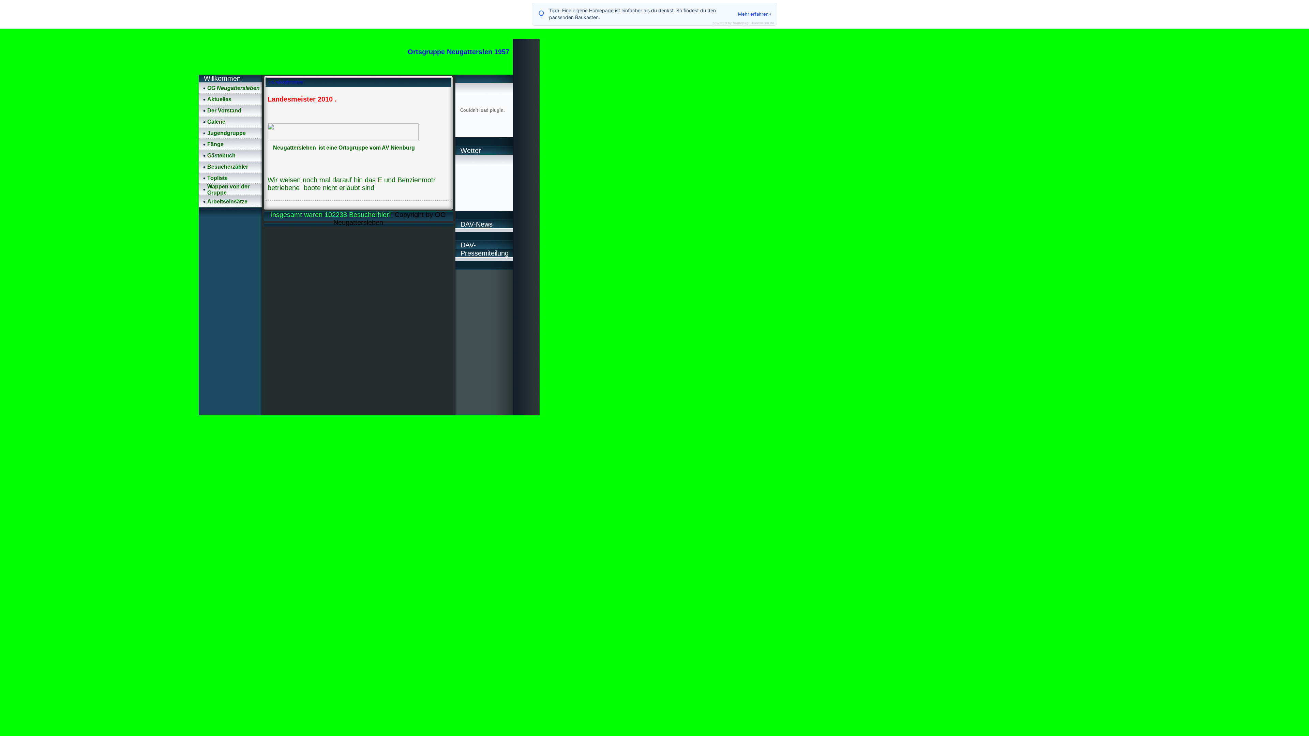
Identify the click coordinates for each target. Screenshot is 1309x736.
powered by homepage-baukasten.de (743, 23)
